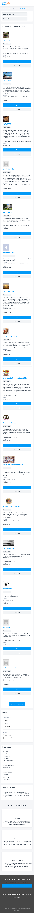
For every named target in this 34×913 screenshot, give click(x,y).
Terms (14, 897)
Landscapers (6, 769)
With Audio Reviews (10, 738)
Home (4, 894)
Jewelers (5, 763)
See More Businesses (17, 704)
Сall (17, 61)
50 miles (7, 723)
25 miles (7, 720)
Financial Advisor (7, 753)
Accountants (6, 756)
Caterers (5, 774)
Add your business (17, 886)
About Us (21, 894)
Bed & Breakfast (7, 772)
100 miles (7, 726)
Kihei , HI (14, 8)
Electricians (6, 758)
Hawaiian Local (6, 8)
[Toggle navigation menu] (32, 3)
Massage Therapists (8, 765)
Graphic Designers (8, 760)
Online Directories (12, 894)
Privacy (19, 897)
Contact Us (28, 894)
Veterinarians (6, 767)
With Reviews (8, 735)
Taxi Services (6, 779)
